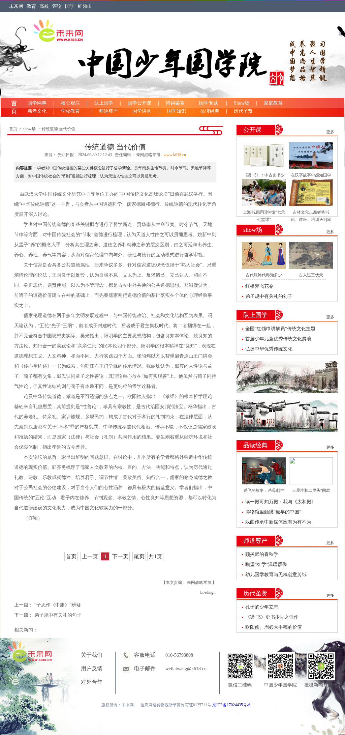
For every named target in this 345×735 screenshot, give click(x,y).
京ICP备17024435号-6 (231, 705)
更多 (330, 132)
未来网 (16, 6)
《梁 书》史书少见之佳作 (272, 617)
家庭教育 (273, 103)
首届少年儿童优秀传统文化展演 (278, 338)
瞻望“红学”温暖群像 (266, 564)
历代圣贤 (243, 111)
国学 (69, 6)
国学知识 (176, 111)
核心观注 (70, 103)
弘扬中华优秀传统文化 (268, 348)
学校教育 (73, 111)
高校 (44, 6)
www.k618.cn (174, 154)
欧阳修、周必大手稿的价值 (273, 627)
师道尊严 (108, 111)
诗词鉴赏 (175, 103)
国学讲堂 (142, 111)
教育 (31, 6)
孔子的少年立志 (261, 607)
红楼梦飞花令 (259, 286)
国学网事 (37, 103)
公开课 (252, 129)
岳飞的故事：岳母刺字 (264, 490)
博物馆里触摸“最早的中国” (273, 511)
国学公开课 (139, 103)
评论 (57, 6)
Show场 (241, 103)
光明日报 (66, 154)
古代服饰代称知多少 (264, 275)
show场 (29, 128)
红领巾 (85, 6)
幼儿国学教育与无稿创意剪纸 (276, 574)
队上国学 (103, 103)
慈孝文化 (37, 111)
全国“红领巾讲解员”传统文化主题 (280, 328)
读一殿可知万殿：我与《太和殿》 (280, 501)
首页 (13, 128)
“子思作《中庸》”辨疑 (57, 604)
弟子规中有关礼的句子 (58, 615)
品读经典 (209, 111)
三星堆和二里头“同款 (311, 490)
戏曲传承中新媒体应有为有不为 (278, 522)
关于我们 (91, 655)
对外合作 (91, 682)
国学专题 (209, 103)
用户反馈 (91, 668)
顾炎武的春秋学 (261, 554)
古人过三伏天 (311, 275)
